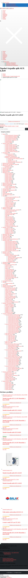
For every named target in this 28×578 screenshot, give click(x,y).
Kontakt (4, 18)
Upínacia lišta (8, 291)
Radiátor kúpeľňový (9, 304)
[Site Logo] (7, 8)
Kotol (4, 134)
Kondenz (10, 159)
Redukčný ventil (8, 166)
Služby (4, 17)
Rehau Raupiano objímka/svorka (12, 248)
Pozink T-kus (8, 388)
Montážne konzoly (11, 160)
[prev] (24, 1)
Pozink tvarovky (6, 381)
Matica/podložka (8, 216)
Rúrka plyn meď (8, 199)
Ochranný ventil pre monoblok (11, 151)
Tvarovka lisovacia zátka (13, 319)
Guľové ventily (6, 169)
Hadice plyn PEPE (9, 205)
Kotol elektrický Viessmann (11, 139)
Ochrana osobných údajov (8, 558)
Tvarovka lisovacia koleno (13, 315)
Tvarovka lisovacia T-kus (13, 322)
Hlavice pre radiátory (9, 305)
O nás (4, 11)
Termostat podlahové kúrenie (14, 257)
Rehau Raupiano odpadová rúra (11, 250)
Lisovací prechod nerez (12, 369)
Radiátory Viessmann (7, 303)
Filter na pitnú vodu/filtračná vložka (10, 164)
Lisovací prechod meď (12, 355)
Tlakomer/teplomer (9, 219)
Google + (13, 126)
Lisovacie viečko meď (12, 352)
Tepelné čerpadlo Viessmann (11, 145)
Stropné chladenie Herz (10, 186)
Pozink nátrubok (8, 389)
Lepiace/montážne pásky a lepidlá (12, 209)
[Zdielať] (20, 1)
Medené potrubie (8, 374)
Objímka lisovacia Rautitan (13, 361)
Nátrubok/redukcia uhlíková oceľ (14, 346)
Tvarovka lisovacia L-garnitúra (14, 317)
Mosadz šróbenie (8, 174)
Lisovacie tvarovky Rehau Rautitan (12, 357)
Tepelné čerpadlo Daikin (10, 146)
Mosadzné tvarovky (7, 172)
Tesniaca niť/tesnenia (9, 222)
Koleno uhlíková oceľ (12, 345)
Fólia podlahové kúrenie (10, 293)
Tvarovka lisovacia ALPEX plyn (12, 197)
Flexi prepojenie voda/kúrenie (11, 375)
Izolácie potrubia (6, 236)
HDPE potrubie (8, 376)
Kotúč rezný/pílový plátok (10, 213)
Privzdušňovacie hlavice (10, 264)
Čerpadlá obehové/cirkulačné (9, 190)
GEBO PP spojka (11, 335)
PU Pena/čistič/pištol (9, 220)
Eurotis (4, 192)
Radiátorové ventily (9, 233)
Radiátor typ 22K (8, 228)
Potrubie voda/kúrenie (7, 371)
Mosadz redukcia (8, 178)
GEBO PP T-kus (11, 339)
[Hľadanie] (26, 129)
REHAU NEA (11, 259)
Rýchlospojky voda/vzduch (10, 226)
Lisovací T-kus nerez (12, 370)
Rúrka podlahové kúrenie (10, 297)
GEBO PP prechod (12, 340)
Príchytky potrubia (9, 218)
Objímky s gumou (9, 223)
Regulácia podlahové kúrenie (11, 255)
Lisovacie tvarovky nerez (10, 366)
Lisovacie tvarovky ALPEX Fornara (12, 314)
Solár (4, 282)
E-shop (4, 13)
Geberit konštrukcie (7, 207)
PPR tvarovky (8, 342)
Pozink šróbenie (8, 385)
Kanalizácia (5, 263)
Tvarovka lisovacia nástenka (13, 318)
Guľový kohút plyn (9, 198)
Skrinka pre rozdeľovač (10, 290)
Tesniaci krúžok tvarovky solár (14, 356)
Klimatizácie (5, 152)
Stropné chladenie (6, 185)
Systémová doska (8, 300)
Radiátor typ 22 (8, 310)
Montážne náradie (6, 167)
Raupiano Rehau (6, 240)
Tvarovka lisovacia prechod (13, 321)
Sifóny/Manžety (8, 278)
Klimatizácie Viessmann (10, 156)
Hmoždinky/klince (9, 214)
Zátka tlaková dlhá (6, 237)
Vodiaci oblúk (8, 294)
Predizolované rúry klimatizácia (14, 162)
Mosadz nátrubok (8, 179)
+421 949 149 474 (7, 552)
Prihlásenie (5, 15)
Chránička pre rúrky (9, 298)
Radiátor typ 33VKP (9, 232)
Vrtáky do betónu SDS (10, 221)
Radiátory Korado (6, 227)
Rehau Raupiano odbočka (10, 241)
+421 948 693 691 (15, 552)
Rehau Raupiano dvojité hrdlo (11, 243)
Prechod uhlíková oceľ (12, 348)
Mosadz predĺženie (9, 173)
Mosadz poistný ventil (7, 183)
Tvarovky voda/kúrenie (7, 313)
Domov (4, 10)
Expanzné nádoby (6, 193)
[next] (26, 1)
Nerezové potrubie (9, 380)
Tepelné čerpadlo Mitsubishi (11, 148)
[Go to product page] (15, 394)
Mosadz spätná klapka (7, 170)
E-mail (17, 126)
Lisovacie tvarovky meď (10, 349)
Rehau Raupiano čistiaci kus (11, 242)
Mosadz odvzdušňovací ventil (9, 184)
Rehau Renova (8, 299)
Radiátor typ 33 (8, 311)
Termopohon (10, 261)
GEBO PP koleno (11, 336)
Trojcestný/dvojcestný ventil (8, 285)
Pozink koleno (8, 382)
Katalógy (4, 16)
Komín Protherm (8, 142)
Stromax (4, 284)
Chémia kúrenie (6, 188)
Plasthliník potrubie (9, 377)
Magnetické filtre (6, 234)
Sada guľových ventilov (10, 289)
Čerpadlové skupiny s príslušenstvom (10, 239)
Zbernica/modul (11, 256)
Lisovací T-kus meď (12, 354)
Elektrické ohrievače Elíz (8, 163)
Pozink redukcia (8, 387)
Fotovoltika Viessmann (7, 235)
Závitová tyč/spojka (9, 225)
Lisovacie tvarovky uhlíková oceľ (12, 343)
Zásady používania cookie (8, 560)
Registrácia (5, 14)
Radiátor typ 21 (8, 308)
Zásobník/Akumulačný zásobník (9, 262)
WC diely (7, 279)
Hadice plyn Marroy (9, 204)
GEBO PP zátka (11, 338)
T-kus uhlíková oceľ (12, 347)
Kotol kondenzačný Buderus (11, 136)
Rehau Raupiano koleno (10, 244)
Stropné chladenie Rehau (10, 187)
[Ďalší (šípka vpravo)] (25, 289)
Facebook (2, 126)
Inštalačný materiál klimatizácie (11, 157)
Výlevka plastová (8, 269)
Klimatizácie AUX (9, 153)
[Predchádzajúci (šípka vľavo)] (2, 289)
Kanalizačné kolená (9, 271)
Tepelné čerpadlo (6, 143)
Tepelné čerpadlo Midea (10, 150)
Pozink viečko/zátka (9, 384)
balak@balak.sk (7, 553)
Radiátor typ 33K (8, 230)
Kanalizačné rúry (8, 272)
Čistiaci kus (7, 265)
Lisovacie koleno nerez (12, 367)
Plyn (3, 195)
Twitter (5, 126)
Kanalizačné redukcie (9, 275)
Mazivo (6, 268)
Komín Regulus (8, 141)
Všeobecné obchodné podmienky (9, 559)
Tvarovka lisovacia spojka (13, 320)
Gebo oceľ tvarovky (9, 341)
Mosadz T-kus (8, 181)
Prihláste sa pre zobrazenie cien (14, 121)
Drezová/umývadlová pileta (11, 277)
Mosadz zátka (8, 180)
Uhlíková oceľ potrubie (10, 373)
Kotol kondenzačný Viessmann (11, 135)
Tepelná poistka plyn (9, 206)
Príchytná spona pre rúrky (10, 287)
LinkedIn (9, 126)
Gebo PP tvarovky (9, 334)
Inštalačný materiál (6, 208)
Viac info (4, 405)
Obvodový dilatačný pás (10, 296)
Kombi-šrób (7, 212)
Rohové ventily (6, 191)
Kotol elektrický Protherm (10, 138)
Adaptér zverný (8, 292)
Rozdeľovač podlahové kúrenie (11, 301)
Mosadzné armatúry (7, 165)
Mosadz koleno (8, 177)
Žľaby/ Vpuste (8, 266)
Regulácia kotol (8, 254)
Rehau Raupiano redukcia (10, 247)
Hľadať (1, 127)
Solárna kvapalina (9, 283)
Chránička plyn (8, 201)
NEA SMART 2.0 (11, 258)
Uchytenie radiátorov (9, 306)
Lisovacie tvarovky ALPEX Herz (12, 324)
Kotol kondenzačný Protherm (11, 137)
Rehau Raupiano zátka (10, 249)
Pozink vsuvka (8, 383)
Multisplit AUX (11, 155)
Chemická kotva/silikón (10, 211)
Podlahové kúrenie (6, 286)
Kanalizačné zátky (9, 273)
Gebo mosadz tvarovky (10, 333)
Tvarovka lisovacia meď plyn (11, 200)
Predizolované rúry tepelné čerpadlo (15, 158)
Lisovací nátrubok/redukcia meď (14, 350)
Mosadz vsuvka (8, 176)
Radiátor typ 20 (8, 307)
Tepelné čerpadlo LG (9, 149)
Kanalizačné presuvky (9, 276)
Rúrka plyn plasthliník (9, 202)
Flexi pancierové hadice (7, 194)
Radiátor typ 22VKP (9, 229)
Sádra (6, 215)
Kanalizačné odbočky (9, 270)
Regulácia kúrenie (6, 252)
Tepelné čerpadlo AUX (10, 144)
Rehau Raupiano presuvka (10, 245)
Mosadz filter (5, 171)
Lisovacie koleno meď (12, 353)
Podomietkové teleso (7, 280)
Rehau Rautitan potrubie (10, 378)
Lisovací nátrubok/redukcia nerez (14, 368)
